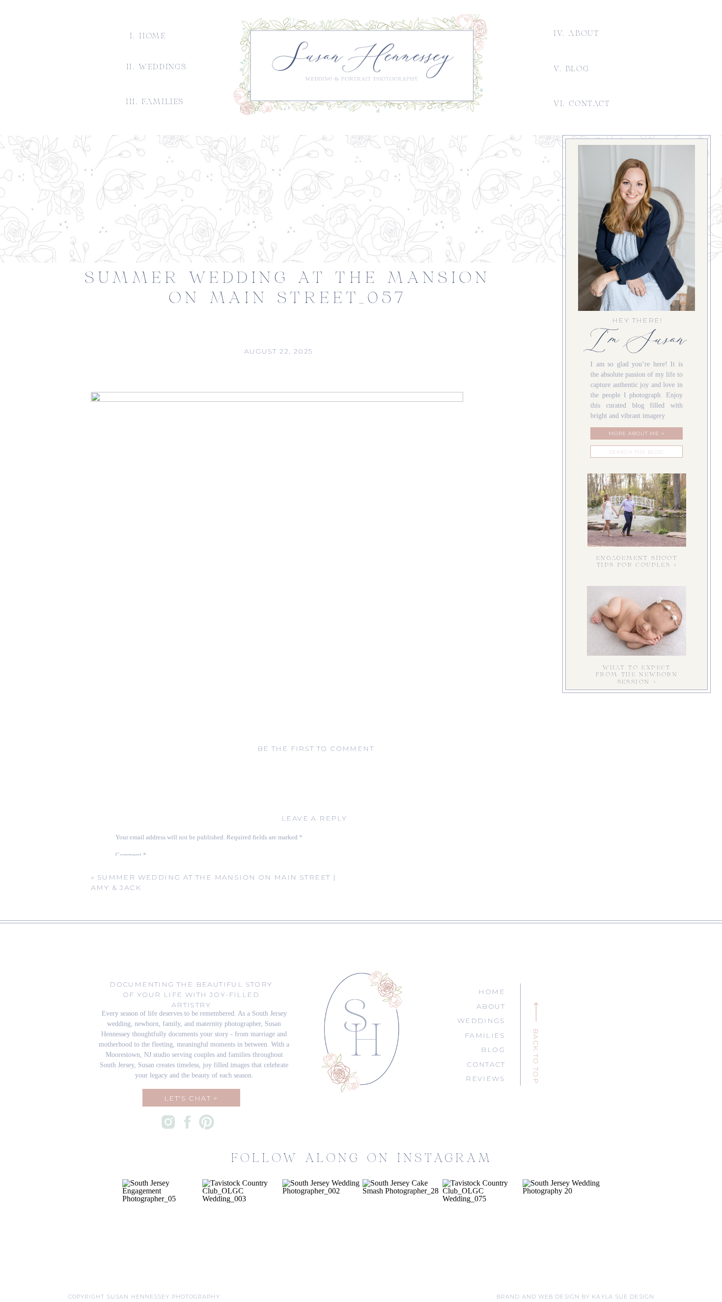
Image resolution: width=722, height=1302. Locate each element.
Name (125, 952)
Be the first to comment (315, 748)
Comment (130, 855)
